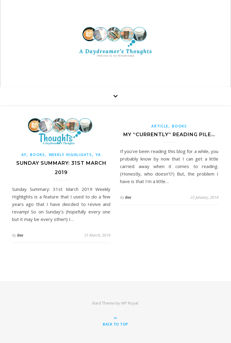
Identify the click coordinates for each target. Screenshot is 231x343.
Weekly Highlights (70, 154)
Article (159, 126)
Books (37, 154)
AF (23, 154)
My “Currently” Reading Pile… (169, 134)
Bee (20, 235)
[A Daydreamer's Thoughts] (115, 42)
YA (98, 154)
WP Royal (129, 303)
